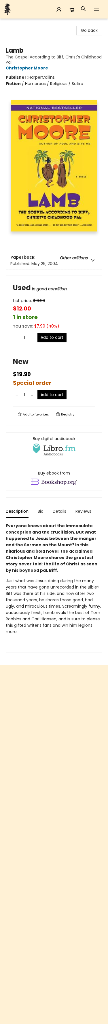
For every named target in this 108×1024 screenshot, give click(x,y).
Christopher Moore (27, 68)
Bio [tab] (40, 511)
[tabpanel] (54, 587)
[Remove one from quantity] (16, 337)
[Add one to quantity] (32, 337)
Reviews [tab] (83, 511)
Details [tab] (59, 511)
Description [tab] (17, 511)
